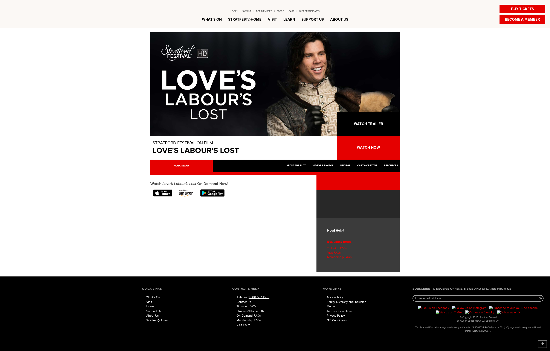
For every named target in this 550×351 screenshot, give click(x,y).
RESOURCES (390, 165)
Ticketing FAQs (337, 248)
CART (291, 11)
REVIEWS (345, 165)
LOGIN (234, 11)
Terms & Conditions (340, 311)
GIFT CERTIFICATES (309, 11)
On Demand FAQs (249, 315)
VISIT (272, 19)
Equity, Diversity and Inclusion (346, 302)
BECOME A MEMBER (522, 19)
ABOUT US (339, 19)
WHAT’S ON (212, 19)
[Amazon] (186, 193)
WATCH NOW (368, 147)
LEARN (289, 19)
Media (331, 306)
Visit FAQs (334, 253)
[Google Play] (212, 193)
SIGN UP (246, 11)
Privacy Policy (336, 315)
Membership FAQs (339, 257)
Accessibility (335, 297)
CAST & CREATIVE (367, 165)
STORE (280, 11)
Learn (150, 306)
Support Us (153, 311)
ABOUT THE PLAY (296, 165)
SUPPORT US (312, 19)
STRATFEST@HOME (244, 19)
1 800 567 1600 (259, 297)
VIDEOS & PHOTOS (322, 165)
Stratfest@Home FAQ (250, 311)
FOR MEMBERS (264, 11)
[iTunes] (163, 193)
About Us (152, 315)
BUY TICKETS (522, 9)
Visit (149, 302)
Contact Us (244, 302)
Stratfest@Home (157, 320)
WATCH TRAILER (368, 124)
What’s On (153, 297)
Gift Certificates (337, 320)
